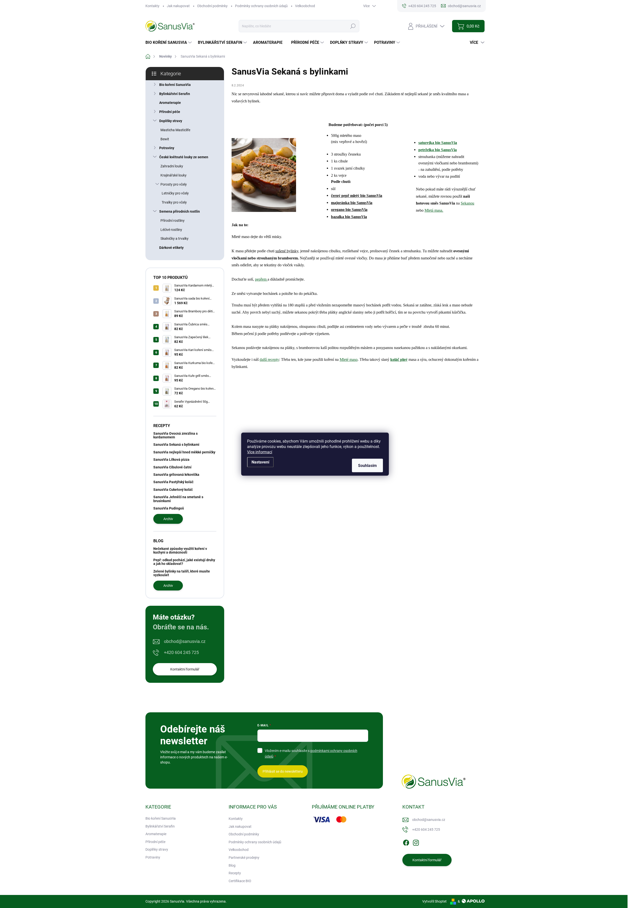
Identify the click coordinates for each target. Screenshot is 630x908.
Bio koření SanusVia (175, 85)
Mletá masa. (434, 210)
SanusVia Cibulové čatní (172, 467)
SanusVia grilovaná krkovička (176, 475)
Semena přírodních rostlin (179, 211)
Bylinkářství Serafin (174, 94)
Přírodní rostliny (172, 221)
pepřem (261, 279)
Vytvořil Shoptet (434, 901)
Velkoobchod (305, 6)
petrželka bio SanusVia (437, 150)
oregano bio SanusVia (349, 209)
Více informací (259, 451)
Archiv (168, 519)
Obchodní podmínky (212, 6)
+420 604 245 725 (181, 652)
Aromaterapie (170, 103)
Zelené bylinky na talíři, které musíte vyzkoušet (181, 573)
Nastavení (260, 462)
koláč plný (399, 359)
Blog (232, 865)
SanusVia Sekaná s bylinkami (176, 444)
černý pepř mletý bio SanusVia (356, 195)
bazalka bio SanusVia (349, 217)
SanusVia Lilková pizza (171, 460)
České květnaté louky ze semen (183, 157)
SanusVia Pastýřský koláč (173, 482)
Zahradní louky (171, 166)
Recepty (235, 873)
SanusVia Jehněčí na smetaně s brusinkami (178, 499)
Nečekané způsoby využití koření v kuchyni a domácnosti (180, 550)
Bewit (164, 139)
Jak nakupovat (178, 6)
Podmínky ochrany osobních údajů (261, 6)
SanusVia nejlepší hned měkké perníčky (184, 452)
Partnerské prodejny (244, 858)
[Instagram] (416, 841)
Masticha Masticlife (175, 130)
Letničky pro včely (175, 193)
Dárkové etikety (171, 248)
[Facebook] (406, 841)
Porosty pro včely (173, 184)
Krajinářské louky (173, 175)
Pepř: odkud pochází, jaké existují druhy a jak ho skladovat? (184, 562)
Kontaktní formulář (184, 669)
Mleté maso (349, 359)
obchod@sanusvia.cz (184, 641)
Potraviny (166, 148)
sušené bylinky (286, 251)
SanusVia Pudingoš (168, 508)
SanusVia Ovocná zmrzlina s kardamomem (175, 435)
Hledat (353, 26)
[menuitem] (169, 42)
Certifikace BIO (240, 881)
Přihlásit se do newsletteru (283, 771)
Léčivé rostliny (171, 230)
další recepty (269, 359)
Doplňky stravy (170, 121)
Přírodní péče (169, 112)
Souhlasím (367, 465)
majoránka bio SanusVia (351, 203)
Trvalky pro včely (174, 202)
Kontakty (152, 6)
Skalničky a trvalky (174, 238)
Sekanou (467, 203)
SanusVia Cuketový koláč (173, 490)
